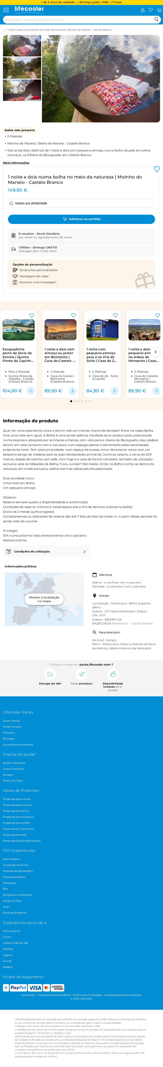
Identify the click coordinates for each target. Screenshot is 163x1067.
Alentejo (8, 948)
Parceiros (9, 732)
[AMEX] (57, 990)
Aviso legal (28, 994)
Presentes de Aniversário (18, 816)
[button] (49, 75)
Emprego (9, 738)
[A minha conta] (143, 10)
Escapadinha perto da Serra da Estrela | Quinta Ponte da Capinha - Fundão (18, 355)
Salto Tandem (11, 859)
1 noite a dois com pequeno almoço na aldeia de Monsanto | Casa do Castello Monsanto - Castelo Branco (143, 355)
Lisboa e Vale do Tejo (15, 942)
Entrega (8, 774)
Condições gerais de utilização (123, 994)
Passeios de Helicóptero (18, 870)
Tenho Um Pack (13, 780)
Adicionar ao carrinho (84, 219)
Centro (7, 936)
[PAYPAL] (18, 990)
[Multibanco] (6, 990)
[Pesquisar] (156, 19)
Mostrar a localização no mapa (44, 599)
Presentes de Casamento (18, 828)
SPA (5, 888)
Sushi (6, 906)
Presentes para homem (17, 804)
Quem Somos (11, 720)
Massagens (9, 882)
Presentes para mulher (17, 799)
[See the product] (31, 391)
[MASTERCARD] (46, 990)
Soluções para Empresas (18, 744)
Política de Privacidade (87, 994)
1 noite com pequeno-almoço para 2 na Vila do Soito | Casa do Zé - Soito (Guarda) (101, 355)
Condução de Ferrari (15, 864)
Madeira (8, 966)
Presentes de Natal (14, 834)
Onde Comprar (12, 726)
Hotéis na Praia (12, 900)
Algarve (8, 955)
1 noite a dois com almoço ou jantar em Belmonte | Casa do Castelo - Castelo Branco (59, 355)
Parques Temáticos (15, 912)
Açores (7, 960)
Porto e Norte (11, 930)
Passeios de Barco (14, 876)
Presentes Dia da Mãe (16, 822)
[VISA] (35, 990)
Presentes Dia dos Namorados (22, 840)
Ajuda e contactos (14, 762)
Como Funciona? (13, 768)
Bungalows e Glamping (17, 894)
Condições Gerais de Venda (54, 994)
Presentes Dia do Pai (16, 810)
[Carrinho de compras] (159, 10)
